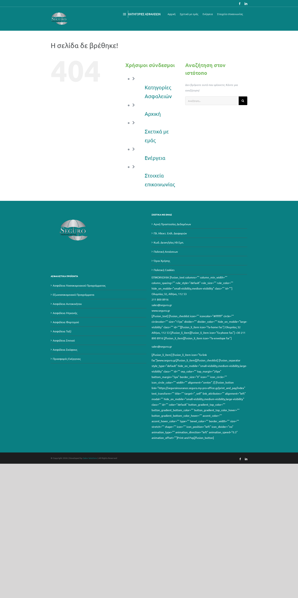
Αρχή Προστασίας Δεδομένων (172, 224)
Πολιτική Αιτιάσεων (166, 251)
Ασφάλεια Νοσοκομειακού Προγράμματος (79, 285)
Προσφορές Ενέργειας (67, 358)
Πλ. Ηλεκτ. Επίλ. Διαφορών (170, 233)
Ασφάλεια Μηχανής (65, 313)
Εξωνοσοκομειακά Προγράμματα (73, 294)
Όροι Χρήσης (162, 260)
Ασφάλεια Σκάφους (65, 349)
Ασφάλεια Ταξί (62, 331)
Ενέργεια (155, 158)
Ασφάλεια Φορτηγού (66, 322)
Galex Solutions (90, 458)
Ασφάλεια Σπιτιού (64, 340)
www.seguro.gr (161, 310)
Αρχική (153, 114)
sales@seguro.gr (162, 305)
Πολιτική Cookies (164, 270)
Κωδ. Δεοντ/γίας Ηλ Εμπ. (169, 242)
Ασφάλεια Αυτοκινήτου (67, 303)
